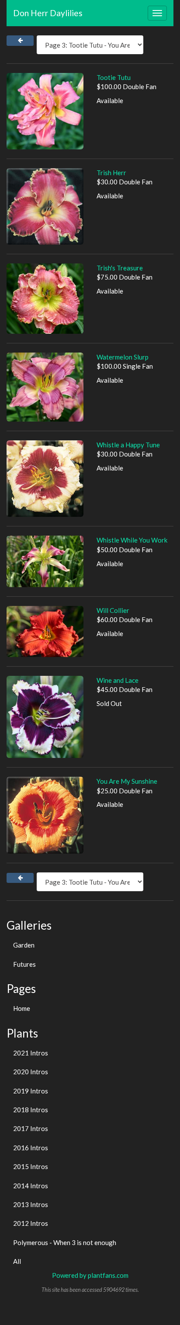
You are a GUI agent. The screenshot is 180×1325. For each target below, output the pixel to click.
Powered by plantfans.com (90, 1275)
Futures (24, 964)
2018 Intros (30, 1110)
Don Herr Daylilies (48, 13)
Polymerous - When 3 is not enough (64, 1242)
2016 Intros (30, 1148)
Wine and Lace (117, 680)
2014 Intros (30, 1186)
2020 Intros (30, 1072)
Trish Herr (111, 172)
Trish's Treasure (120, 268)
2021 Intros (30, 1053)
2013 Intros (30, 1204)
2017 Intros (30, 1128)
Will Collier (113, 610)
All (17, 1261)
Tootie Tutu (114, 77)
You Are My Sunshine (127, 781)
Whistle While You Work (132, 540)
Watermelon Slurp (123, 357)
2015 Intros (30, 1166)
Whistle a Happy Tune (128, 445)
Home (21, 1008)
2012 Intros (30, 1223)
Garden (24, 945)
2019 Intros (30, 1091)
